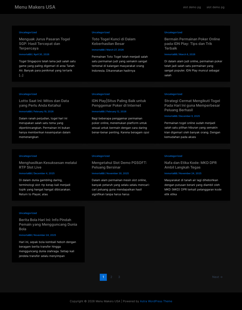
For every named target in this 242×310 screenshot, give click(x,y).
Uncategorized (28, 32)
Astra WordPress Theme (156, 301)
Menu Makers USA (35, 7)
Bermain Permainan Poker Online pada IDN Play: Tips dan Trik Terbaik (192, 43)
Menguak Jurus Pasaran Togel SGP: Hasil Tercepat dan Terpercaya (44, 43)
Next (217, 277)
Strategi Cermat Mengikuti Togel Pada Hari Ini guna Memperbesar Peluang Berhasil (192, 105)
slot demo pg (192, 7)
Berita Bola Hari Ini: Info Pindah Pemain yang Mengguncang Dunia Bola (48, 224)
